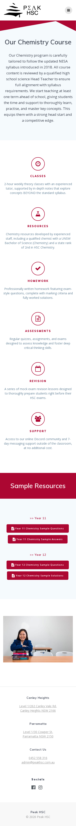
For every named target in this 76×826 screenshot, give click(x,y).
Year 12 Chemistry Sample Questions (39, 564)
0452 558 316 (38, 758)
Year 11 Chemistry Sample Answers (39, 539)
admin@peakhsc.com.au (38, 762)
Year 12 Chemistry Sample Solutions (40, 575)
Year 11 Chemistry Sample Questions (39, 528)
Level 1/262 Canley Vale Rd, (38, 706)
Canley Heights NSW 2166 (38, 711)
